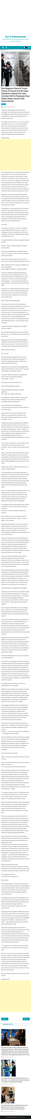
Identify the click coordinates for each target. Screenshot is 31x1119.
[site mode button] (25, 47)
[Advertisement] (15, 17)
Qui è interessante (15, 36)
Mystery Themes (20, 1117)
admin (13, 107)
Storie (3, 104)
